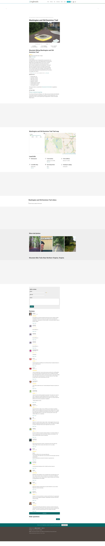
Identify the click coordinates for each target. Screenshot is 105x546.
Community (58, 1)
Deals (62, 1)
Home (29, 17)
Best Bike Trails (38, 531)
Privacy (44, 533)
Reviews (51, 1)
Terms (41, 533)
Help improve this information (47, 86)
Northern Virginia (43, 17)
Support (69, 1)
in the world (33, 56)
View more (44, 513)
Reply (33, 323)
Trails (48, 1)
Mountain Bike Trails (33, 17)
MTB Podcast (34, 531)
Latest (65, 1)
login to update (65, 161)
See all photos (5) (56, 40)
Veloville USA (33, 166)
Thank (35, 323)
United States (37, 17)
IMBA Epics (43, 531)
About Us (34, 529)
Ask (58, 519)
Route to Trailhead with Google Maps (36, 92)
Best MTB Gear (47, 531)
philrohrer (48, 160)
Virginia (40, 17)
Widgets (41, 529)
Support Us (37, 529)
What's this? (48, 161)
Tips (54, 1)
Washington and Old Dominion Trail (49, 17)
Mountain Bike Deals (53, 531)
